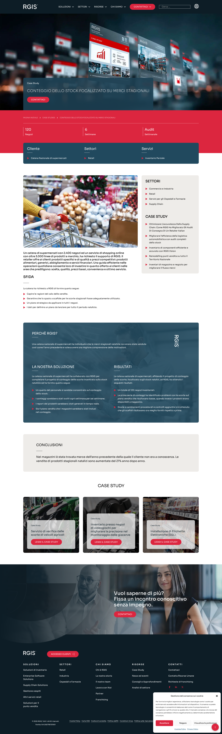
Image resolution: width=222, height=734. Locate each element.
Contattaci (174, 670)
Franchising (102, 699)
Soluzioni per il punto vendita (31, 705)
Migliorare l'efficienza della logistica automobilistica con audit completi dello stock (168, 239)
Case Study (138, 670)
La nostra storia (104, 675)
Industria (64, 675)
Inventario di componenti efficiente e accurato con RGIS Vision (168, 249)
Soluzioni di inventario (35, 670)
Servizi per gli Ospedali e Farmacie (167, 199)
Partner (99, 693)
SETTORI (82, 6)
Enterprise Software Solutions (33, 677)
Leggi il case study (46, 542)
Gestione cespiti (32, 691)
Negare (183, 723)
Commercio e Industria (161, 188)
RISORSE (99, 6)
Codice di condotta (98, 721)
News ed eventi (140, 675)
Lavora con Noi (104, 687)
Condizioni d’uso (126, 721)
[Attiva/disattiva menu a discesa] (73, 7)
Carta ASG (86, 721)
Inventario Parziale (155, 158)
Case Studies (48, 118)
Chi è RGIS (101, 670)
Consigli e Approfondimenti (146, 681)
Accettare (164, 723)
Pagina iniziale (30, 118)
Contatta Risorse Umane (181, 675)
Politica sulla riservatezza (144, 721)
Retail (152, 194)
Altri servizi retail (32, 697)
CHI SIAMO (117, 6)
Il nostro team (103, 681)
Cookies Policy (180, 729)
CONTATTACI (38, 99)
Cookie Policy (75, 721)
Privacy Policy (192, 729)
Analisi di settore (141, 687)
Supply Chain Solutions (35, 685)
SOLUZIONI (64, 6)
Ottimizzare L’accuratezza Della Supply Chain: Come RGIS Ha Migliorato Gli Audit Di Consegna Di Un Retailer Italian (171, 227)
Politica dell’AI (113, 721)
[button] (217, 696)
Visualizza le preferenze (205, 723)
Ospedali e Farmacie (70, 681)
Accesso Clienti (61, 654)
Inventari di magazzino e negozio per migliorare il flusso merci (168, 266)
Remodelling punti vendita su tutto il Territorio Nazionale (168, 258)
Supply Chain (156, 204)
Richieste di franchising (180, 681)
